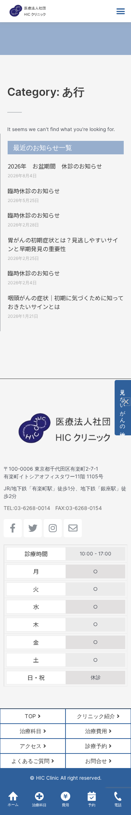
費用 (65, 805)
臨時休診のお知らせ (34, 190)
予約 (91, 805)
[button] (121, 11)
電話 (118, 805)
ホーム (13, 805)
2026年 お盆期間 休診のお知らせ (55, 166)
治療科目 (39, 805)
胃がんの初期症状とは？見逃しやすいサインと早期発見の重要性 (63, 244)
